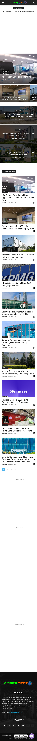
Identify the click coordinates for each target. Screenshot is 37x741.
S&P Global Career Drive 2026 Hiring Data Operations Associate (17, 429)
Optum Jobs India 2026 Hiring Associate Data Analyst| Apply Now (18, 227)
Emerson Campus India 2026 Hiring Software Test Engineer (18, 255)
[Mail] (18, 725)
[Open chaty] (31, 736)
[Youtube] (32, 725)
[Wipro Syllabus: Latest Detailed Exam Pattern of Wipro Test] (18, 153)
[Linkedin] (14, 725)
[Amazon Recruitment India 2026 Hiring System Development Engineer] (18, 329)
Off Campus (6, 71)
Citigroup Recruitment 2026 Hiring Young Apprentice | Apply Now (17, 312)
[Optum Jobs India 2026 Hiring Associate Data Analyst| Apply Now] (15, 93)
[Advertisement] (18, 31)
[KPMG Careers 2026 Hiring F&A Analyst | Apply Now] (18, 272)
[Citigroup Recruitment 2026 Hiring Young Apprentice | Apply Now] (18, 300)
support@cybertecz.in (15, 712)
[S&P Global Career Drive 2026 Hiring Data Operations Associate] (18, 417)
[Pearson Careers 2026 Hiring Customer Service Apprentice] (18, 388)
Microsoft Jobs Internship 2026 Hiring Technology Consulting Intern (18, 372)
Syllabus (18, 110)
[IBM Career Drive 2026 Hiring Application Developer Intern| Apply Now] (18, 69)
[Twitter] (28, 725)
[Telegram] (23, 725)
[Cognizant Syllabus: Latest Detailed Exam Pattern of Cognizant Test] (18, 115)
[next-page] (15, 469)
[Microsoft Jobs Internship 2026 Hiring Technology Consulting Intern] (18, 360)
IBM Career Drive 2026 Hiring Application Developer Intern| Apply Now (18, 197)
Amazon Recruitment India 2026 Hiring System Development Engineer (16, 342)
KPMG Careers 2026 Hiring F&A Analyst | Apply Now (16, 284)
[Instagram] (9, 725)
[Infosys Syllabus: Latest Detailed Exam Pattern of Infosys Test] (18, 134)
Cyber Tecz (4, 202)
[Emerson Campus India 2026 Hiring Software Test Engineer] (18, 243)
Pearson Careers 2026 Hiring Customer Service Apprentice (15, 401)
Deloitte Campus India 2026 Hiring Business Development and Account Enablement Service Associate (18, 459)
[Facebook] (4, 725)
